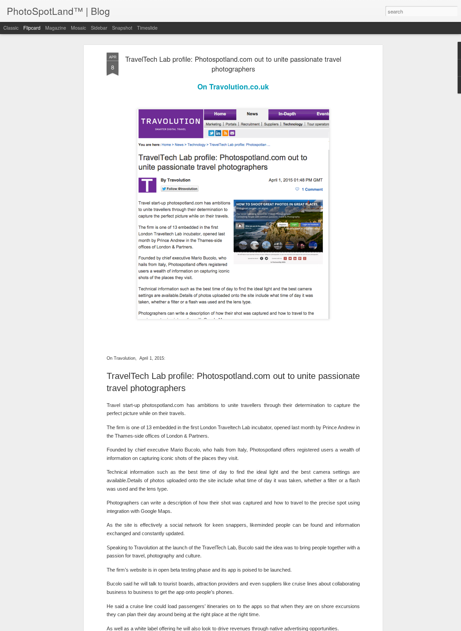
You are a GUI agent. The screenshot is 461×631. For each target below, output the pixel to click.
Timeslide (147, 27)
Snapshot (122, 27)
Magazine (55, 27)
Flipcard (31, 27)
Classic (11, 27)
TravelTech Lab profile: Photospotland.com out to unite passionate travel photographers (233, 64)
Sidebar (99, 27)
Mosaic (78, 27)
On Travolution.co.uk (233, 86)
